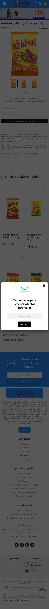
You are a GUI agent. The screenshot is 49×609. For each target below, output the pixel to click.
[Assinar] (24, 324)
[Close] (45, 286)
